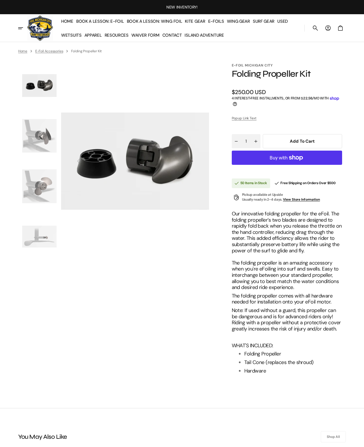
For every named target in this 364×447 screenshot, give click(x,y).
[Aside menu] (22, 28)
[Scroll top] (357, 440)
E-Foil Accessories (49, 51)
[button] (315, 28)
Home (22, 51)
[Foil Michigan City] (40, 28)
